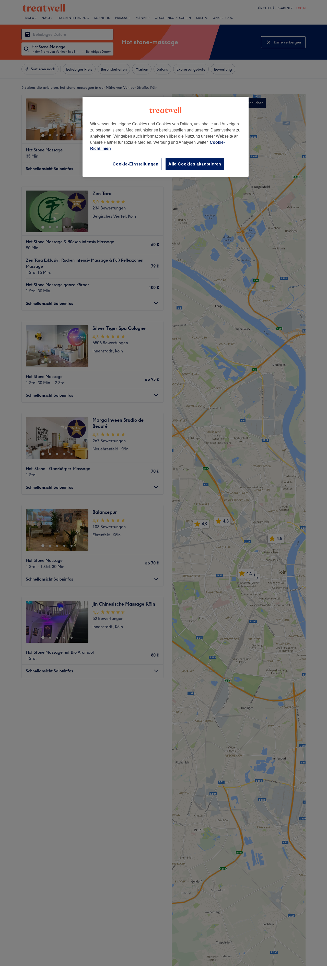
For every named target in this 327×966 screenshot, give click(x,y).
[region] (166, 137)
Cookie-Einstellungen (136, 164)
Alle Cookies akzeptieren (194, 164)
